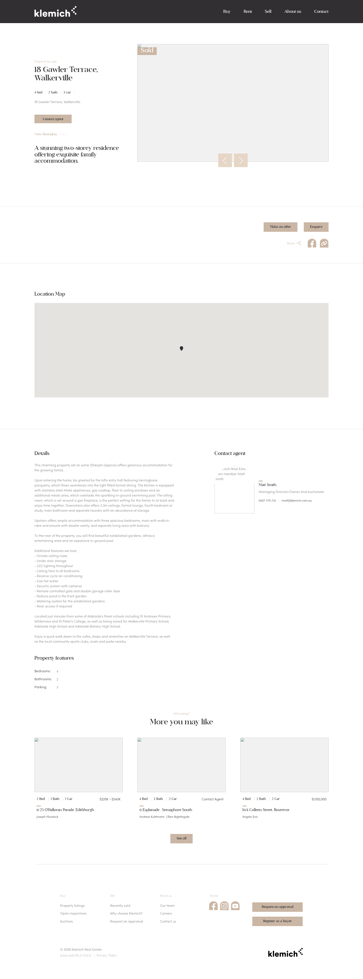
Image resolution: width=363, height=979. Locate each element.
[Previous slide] (225, 160)
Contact (321, 11)
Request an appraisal (126, 921)
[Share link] (324, 242)
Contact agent (53, 119)
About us (292, 11)
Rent (248, 11)
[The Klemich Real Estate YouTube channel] (235, 905)
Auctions (66, 921)
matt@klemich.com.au (297, 500)
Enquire (316, 226)
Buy (227, 11)
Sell (268, 11)
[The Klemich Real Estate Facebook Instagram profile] (224, 905)
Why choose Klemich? (126, 913)
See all (181, 838)
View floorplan (45, 134)
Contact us (168, 921)
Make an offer (280, 226)
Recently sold (120, 905)
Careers (166, 913)
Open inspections (73, 913)
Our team (167, 905)
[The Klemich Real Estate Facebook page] (213, 905)
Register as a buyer (277, 921)
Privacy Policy (107, 955)
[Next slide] (241, 160)
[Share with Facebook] (312, 242)
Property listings (72, 905)
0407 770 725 (267, 500)
